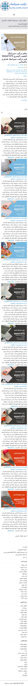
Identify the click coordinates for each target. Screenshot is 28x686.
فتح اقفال (24, 574)
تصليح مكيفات (23, 660)
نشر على (13, 64)
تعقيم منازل (24, 616)
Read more (11, 157)
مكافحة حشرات (23, 571)
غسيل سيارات (23, 657)
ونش (25, 662)
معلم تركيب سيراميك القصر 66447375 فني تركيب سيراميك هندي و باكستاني (15, 136)
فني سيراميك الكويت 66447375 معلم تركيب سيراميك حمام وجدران (15, 553)
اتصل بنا (25, 547)
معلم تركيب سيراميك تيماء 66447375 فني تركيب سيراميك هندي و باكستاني (14, 385)
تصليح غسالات (23, 644)
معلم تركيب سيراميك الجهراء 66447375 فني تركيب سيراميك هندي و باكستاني (15, 426)
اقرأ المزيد (24, 100)
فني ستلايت (24, 565)
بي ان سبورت (23, 567)
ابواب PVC (24, 598)
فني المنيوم (24, 655)
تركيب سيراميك (23, 589)
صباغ (25, 664)
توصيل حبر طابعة (22, 671)
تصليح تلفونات (23, 648)
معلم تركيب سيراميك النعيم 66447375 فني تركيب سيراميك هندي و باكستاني (15, 343)
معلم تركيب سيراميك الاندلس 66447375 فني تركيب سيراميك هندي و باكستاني (15, 509)
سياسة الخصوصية (22, 549)
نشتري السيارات (23, 619)
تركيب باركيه (23, 591)
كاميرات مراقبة (23, 582)
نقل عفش (24, 585)
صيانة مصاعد (23, 596)
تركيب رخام (20, 71)
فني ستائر (24, 632)
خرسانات (24, 608)
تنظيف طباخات (23, 623)
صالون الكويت (23, 612)
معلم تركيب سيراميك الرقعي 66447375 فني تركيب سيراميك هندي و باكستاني (15, 468)
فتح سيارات (24, 587)
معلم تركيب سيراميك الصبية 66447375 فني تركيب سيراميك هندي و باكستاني (15, 219)
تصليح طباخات (23, 625)
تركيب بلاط (21, 69)
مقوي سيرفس (23, 578)
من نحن (25, 557)
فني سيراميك (20, 67)
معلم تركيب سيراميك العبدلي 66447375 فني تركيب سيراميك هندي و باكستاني (15, 178)
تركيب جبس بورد (22, 630)
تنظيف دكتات (23, 621)
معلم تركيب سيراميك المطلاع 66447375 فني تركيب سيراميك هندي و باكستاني (15, 261)
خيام (26, 673)
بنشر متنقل (24, 569)
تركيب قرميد (23, 668)
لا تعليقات (25, 75)
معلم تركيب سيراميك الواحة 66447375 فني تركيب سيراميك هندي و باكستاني (15, 302)
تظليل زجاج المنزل (22, 666)
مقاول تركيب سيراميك (19, 73)
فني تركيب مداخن (22, 653)
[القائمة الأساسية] (14, 15)
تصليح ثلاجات (23, 646)
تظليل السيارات (23, 628)
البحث (26, 109)
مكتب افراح (24, 610)
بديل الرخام (24, 636)
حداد (26, 651)
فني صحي (24, 576)
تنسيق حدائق (23, 634)
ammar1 (22, 64)
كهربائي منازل (23, 580)
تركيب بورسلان (15, 69)
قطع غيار (24, 675)
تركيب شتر (24, 593)
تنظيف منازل (23, 605)
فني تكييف (24, 614)
